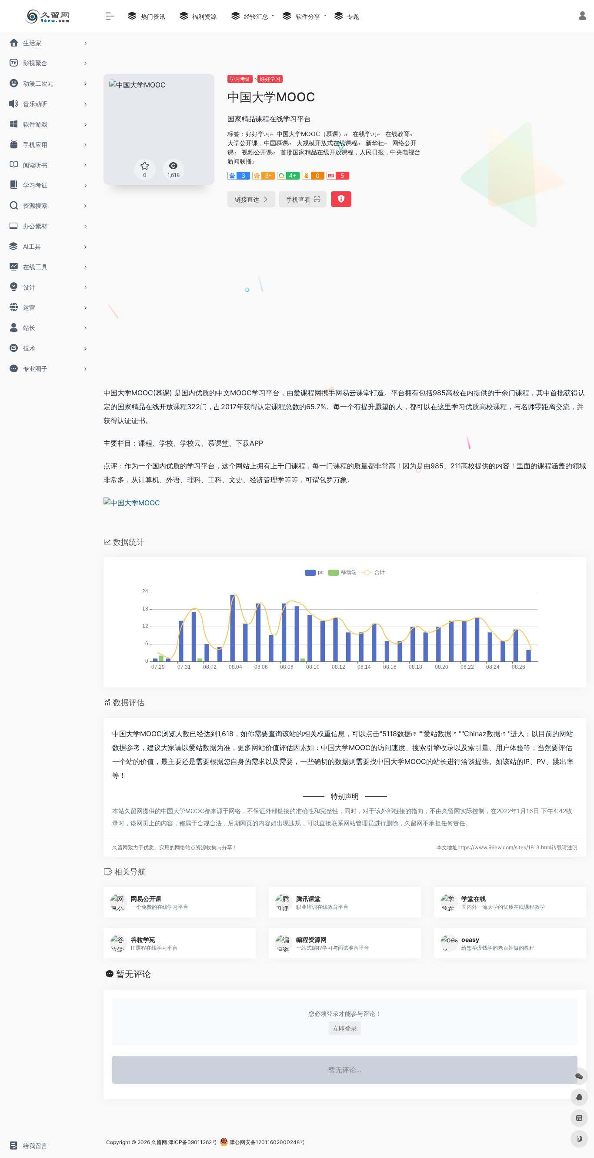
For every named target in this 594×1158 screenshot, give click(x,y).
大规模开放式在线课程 (327, 143)
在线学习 (365, 133)
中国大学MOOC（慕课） (310, 133)
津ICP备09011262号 (192, 1142)
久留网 (159, 1142)
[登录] (582, 16)
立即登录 (345, 1028)
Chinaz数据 (482, 733)
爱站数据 (437, 733)
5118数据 (396, 733)
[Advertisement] (510, 135)
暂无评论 (133, 974)
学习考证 (240, 79)
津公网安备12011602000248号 (266, 1142)
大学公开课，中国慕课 (257, 143)
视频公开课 (257, 152)
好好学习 (270, 79)
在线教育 (397, 133)
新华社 (375, 143)
